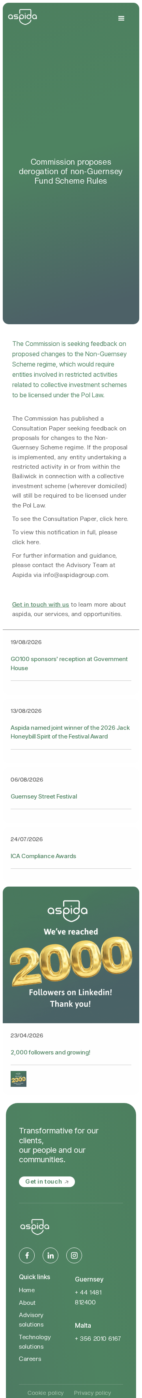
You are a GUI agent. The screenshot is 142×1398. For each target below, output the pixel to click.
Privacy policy (92, 1393)
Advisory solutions (31, 1320)
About (27, 1302)
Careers (30, 1358)
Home (27, 1290)
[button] (121, 18)
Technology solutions (35, 1342)
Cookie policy (46, 1393)
